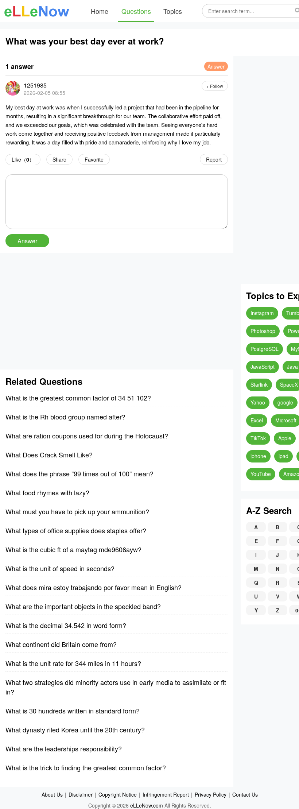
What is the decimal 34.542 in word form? (65, 625)
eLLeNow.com (146, 805)
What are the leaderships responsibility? (63, 748)
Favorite (94, 159)
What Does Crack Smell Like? (49, 454)
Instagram (262, 313)
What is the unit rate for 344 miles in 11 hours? (73, 663)
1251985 (35, 85)
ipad (283, 456)
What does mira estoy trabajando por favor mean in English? (93, 587)
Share (59, 159)
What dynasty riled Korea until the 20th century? (75, 729)
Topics (172, 11)
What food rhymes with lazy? (47, 492)
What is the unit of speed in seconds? (59, 568)
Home (99, 11)
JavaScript (263, 366)
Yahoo (258, 402)
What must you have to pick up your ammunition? (77, 511)
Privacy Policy (210, 794)
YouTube (261, 473)
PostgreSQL (265, 348)
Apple (284, 438)
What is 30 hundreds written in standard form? (72, 710)
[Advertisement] (116, 311)
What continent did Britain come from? (61, 644)
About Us (52, 794)
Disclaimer (81, 794)
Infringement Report (166, 794)
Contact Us (245, 794)
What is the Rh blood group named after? (65, 416)
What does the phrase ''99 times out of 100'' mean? (79, 473)
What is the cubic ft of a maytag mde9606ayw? (73, 549)
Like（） (23, 159)
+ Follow (214, 86)
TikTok (258, 438)
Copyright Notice (117, 794)
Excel (257, 420)
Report (214, 159)
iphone (258, 456)
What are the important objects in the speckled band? (83, 606)
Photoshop (263, 330)
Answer (216, 66)
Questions (136, 11)
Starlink (259, 384)
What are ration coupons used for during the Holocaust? (86, 435)
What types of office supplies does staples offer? (75, 530)
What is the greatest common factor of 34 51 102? (78, 397)
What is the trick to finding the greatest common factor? (85, 767)
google (285, 402)
